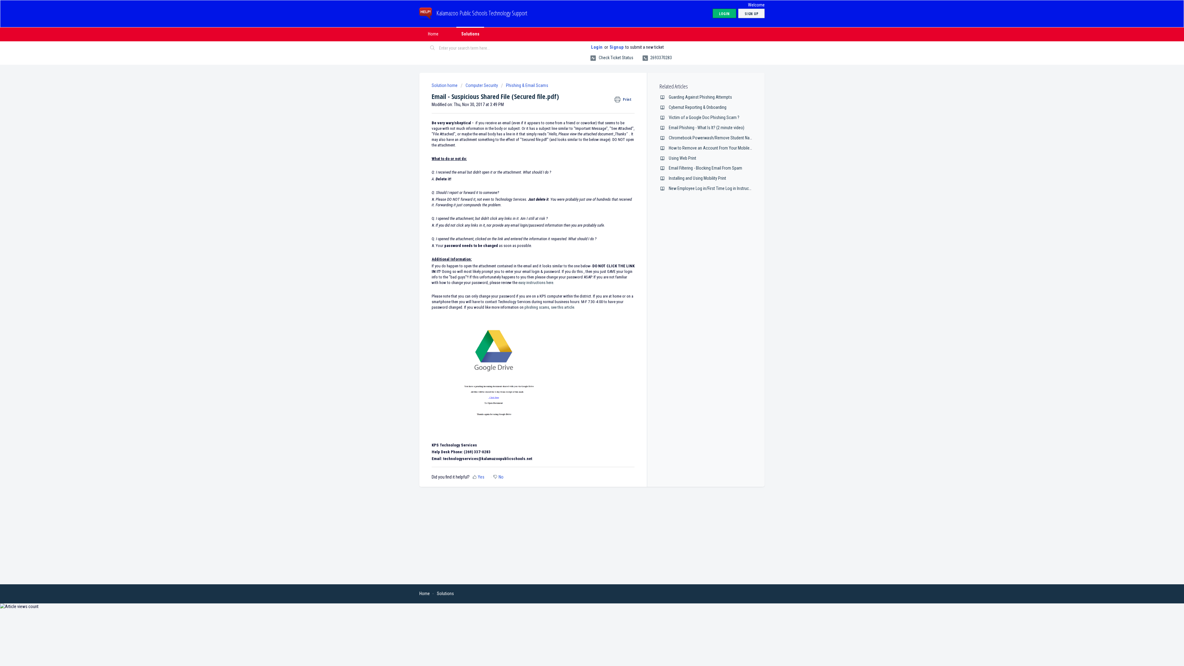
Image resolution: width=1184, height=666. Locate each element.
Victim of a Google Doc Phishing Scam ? (704, 117)
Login (597, 47)
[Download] (581, 258)
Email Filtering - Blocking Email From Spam (705, 168)
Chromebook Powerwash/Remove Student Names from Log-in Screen (730, 137)
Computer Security (482, 85)
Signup (617, 47)
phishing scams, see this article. (549, 307)
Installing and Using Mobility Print (697, 178)
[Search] (432, 48)
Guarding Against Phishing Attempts (700, 97)
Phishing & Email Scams (527, 85)
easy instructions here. (535, 282)
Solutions (470, 33)
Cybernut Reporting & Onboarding (697, 107)
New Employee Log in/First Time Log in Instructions (713, 188)
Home (433, 33)
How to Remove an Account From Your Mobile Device (715, 148)
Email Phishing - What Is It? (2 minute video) (706, 127)
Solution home (445, 85)
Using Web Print (682, 158)
